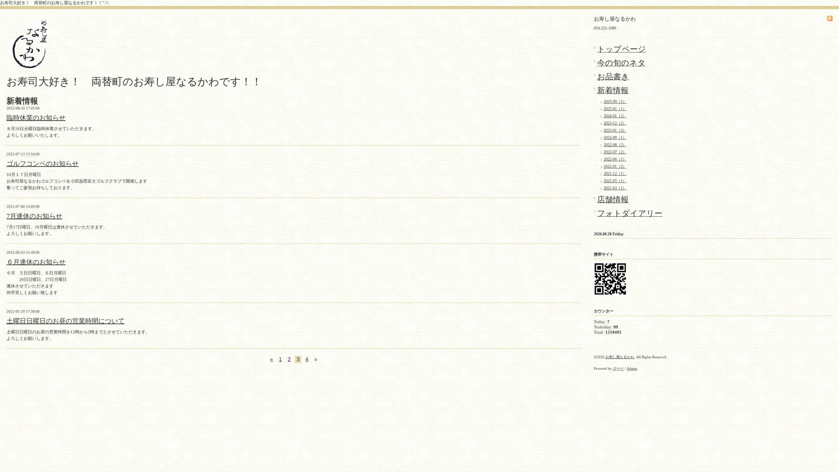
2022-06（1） (615, 159)
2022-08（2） (615, 145)
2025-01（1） (615, 109)
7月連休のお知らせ (34, 216)
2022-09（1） (615, 137)
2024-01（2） (615, 116)
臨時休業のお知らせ (36, 117)
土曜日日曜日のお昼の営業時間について (66, 320)
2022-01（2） (615, 166)
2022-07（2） (615, 152)
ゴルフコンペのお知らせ (43, 163)
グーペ (618, 368)
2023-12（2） (615, 123)
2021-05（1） (615, 181)
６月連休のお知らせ (36, 262)
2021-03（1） (615, 188)
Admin (632, 368)
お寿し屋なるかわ (619, 357)
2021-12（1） (615, 173)
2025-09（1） (615, 101)
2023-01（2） (615, 130)
